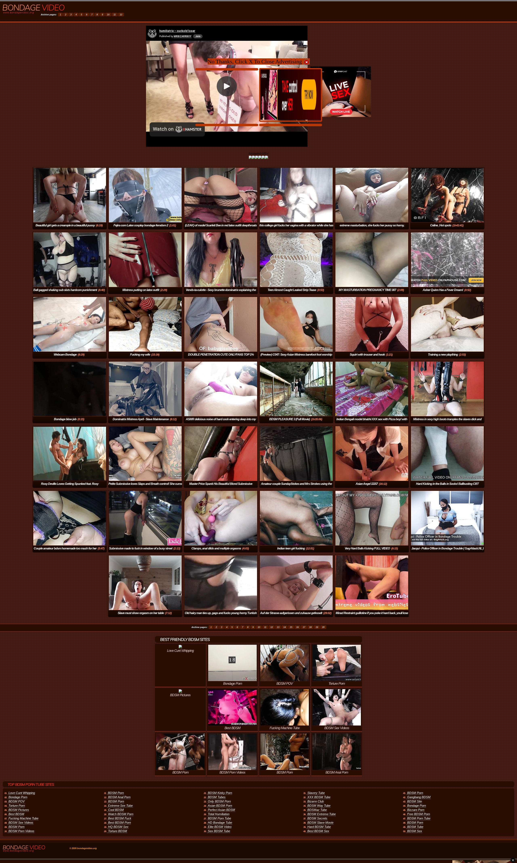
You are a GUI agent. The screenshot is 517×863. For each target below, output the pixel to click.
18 (310, 627)
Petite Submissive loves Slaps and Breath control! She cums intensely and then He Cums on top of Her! (145, 486)
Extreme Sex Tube (120, 805)
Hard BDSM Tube (319, 826)
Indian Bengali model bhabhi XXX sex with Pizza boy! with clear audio (371, 421)
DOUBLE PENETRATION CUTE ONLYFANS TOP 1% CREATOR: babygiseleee (221, 357)
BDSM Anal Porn (119, 797)
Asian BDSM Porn (220, 805)
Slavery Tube (316, 793)
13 (278, 627)
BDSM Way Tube (318, 805)
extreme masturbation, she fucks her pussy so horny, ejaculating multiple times (372, 228)
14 (284, 627)
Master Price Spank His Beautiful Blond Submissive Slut (220, 486)
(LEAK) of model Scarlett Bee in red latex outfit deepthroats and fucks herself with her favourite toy (221, 228)
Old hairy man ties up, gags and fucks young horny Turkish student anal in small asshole (221, 615)
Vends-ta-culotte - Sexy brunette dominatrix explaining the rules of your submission (221, 292)
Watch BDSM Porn (120, 814)
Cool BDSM (116, 810)
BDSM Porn (16, 826)
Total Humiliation (218, 814)
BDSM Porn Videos (21, 831)
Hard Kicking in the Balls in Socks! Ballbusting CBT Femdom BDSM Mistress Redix (447, 486)
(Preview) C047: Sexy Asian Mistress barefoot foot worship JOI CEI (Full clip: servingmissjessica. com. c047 (296, 357)
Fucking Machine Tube (23, 818)
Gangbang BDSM (419, 797)
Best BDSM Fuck (119, 818)
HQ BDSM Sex (118, 826)
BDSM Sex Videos (20, 822)
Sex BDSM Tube (219, 831)
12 (121, 14)
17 (304, 627)
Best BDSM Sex (318, 831)
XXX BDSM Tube (318, 797)
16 (297, 627)
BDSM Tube (415, 826)
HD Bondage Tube (220, 822)
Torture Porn (16, 805)
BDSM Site (414, 801)
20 (323, 627)
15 (291, 627)
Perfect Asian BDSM (221, 810)
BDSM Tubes (217, 797)
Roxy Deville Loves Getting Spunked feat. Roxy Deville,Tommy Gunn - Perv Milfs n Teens (69, 486)
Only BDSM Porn (219, 801)
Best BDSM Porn (119, 822)
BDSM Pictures (18, 810)
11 (114, 14)
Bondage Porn (17, 797)
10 (108, 14)
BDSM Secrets (317, 818)
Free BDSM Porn (418, 814)
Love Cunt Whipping (21, 793)
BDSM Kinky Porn (220, 793)
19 (317, 627)
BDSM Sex (414, 831)
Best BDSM (16, 814)
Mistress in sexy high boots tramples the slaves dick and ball (447, 421)
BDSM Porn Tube (219, 818)
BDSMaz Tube (317, 810)
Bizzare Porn (415, 810)
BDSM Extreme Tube (321, 814)
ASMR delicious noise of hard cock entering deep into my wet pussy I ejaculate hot (221, 421)
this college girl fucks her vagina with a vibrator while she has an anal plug (296, 228)
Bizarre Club (315, 801)
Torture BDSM (117, 831)
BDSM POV (16, 801)
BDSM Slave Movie (320, 822)
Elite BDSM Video (219, 826)
